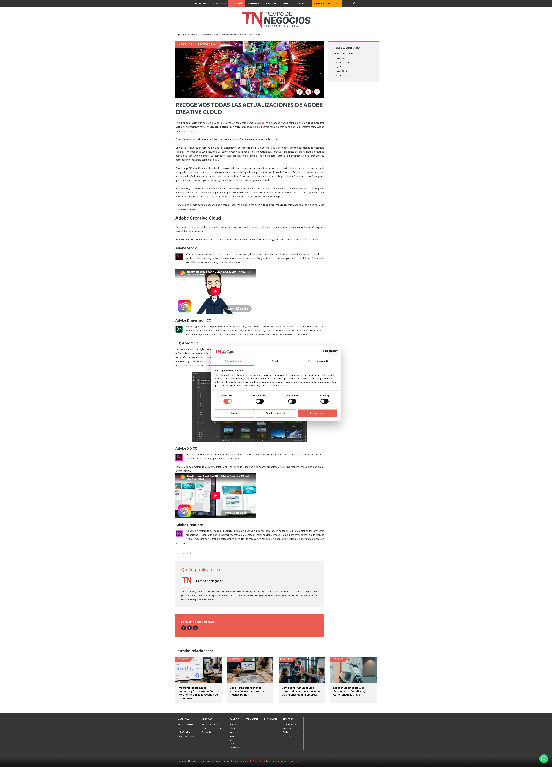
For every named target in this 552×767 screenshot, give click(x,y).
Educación (234, 728)
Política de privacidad (241, 761)
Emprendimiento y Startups (213, 728)
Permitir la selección (276, 413)
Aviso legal (287, 736)
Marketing (200, 3)
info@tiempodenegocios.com (286, 761)
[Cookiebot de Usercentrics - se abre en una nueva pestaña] (325, 352)
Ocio (232, 740)
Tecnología (236, 3)
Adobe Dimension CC (345, 62)
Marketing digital (184, 728)
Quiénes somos (289, 724)
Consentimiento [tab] (233, 361)
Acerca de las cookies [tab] (319, 361)
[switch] (260, 401)
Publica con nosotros (327, 3)
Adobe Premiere (342, 75)
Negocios (218, 3)
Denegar (234, 413)
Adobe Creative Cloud (343, 53)
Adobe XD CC (341, 71)
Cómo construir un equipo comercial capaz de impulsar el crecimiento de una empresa (301, 691)
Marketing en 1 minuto (187, 736)
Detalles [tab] (276, 361)
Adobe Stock (341, 58)
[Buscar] (354, 3)
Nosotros (285, 3)
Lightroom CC (341, 66)
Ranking (252, 3)
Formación (269, 3)
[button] (543, 758)
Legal (232, 736)
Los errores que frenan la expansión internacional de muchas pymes (247, 691)
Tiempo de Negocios (209, 581)
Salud (232, 744)
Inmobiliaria (235, 732)
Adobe (190, 553)
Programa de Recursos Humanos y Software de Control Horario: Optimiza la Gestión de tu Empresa (198, 693)
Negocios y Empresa (210, 724)
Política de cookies (261, 761)
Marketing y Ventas (185, 724)
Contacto (301, 3)
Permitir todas (317, 413)
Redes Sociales (184, 732)
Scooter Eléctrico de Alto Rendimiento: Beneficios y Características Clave (349, 691)
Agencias (233, 724)
